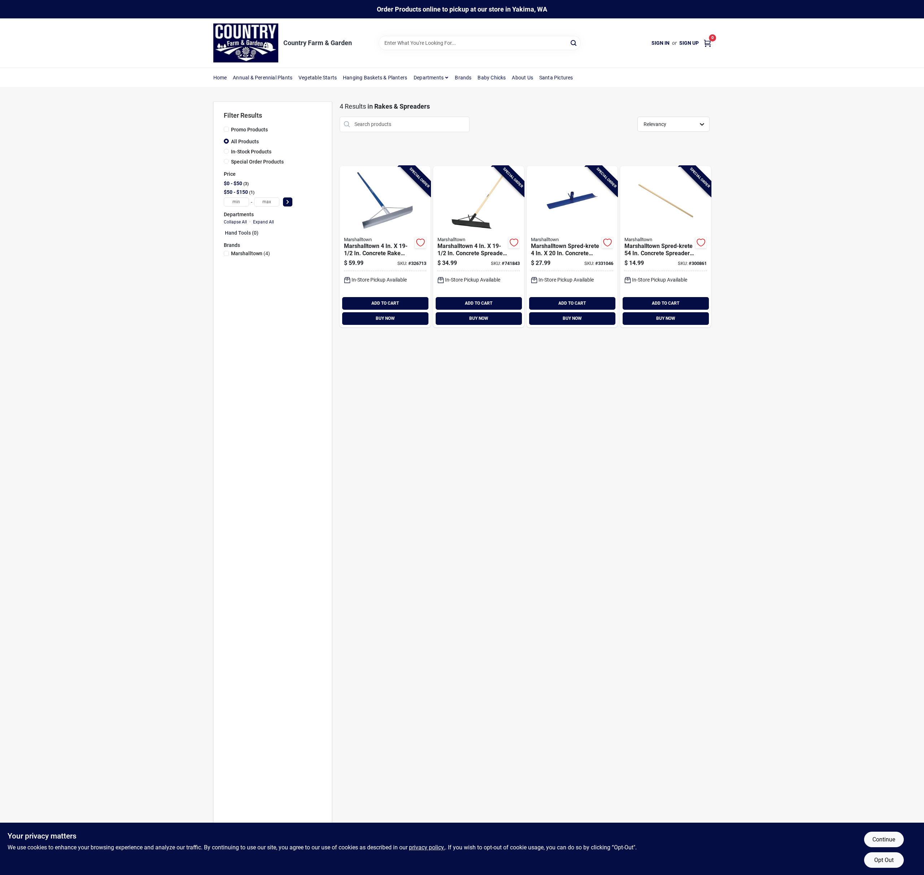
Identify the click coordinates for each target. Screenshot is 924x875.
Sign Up (689, 43)
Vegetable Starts (317, 77)
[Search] (574, 42)
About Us (522, 77)
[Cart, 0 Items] (707, 43)
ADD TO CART (385, 303)
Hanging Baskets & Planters (375, 77)
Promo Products (249, 129)
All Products (245, 141)
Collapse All (235, 222)
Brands (463, 77)
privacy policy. (427, 847)
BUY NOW (385, 318)
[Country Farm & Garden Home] (245, 42)
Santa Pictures (556, 77)
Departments (429, 77)
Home (220, 77)
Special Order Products (257, 162)
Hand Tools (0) (241, 233)
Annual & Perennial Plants (262, 77)
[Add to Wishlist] (420, 242)
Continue (883, 839)
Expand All (263, 222)
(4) (250, 253)
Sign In (660, 43)
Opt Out (884, 860)
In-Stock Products (251, 151)
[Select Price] (287, 201)
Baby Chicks (492, 77)
